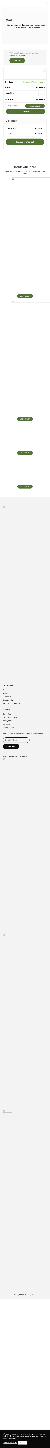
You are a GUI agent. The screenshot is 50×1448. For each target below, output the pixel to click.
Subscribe (11, 746)
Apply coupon (35, 106)
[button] (25, 296)
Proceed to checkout (25, 142)
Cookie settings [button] (10, 1443)
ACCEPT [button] (23, 1443)
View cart (17, 60)
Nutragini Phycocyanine (34, 82)
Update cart (25, 111)
